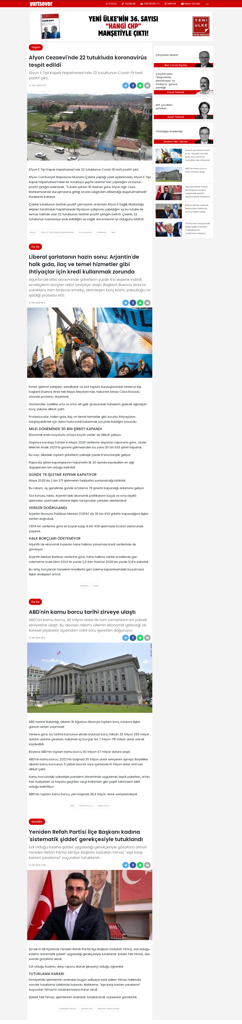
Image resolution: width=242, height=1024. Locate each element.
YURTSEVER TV (151, 3)
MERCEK (171, 3)
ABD (72, 805)
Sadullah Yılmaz (67, 1008)
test (113, 232)
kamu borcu (86, 805)
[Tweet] (125, 85)
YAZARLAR (130, 3)
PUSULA (112, 3)
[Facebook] (133, 85)
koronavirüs (85, 232)
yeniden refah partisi (108, 1008)
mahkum (101, 232)
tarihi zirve (103, 805)
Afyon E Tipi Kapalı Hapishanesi (57, 232)
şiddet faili (86, 1008)
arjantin (84, 585)
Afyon (33, 232)
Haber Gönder (192, 3)
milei (95, 585)
